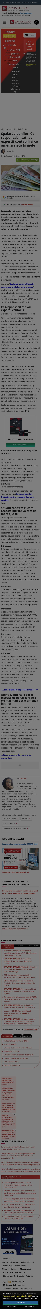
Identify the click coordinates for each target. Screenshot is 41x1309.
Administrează (11, 1306)
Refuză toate (29, 1306)
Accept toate (20, 1303)
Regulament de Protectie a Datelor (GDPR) (17, 1296)
